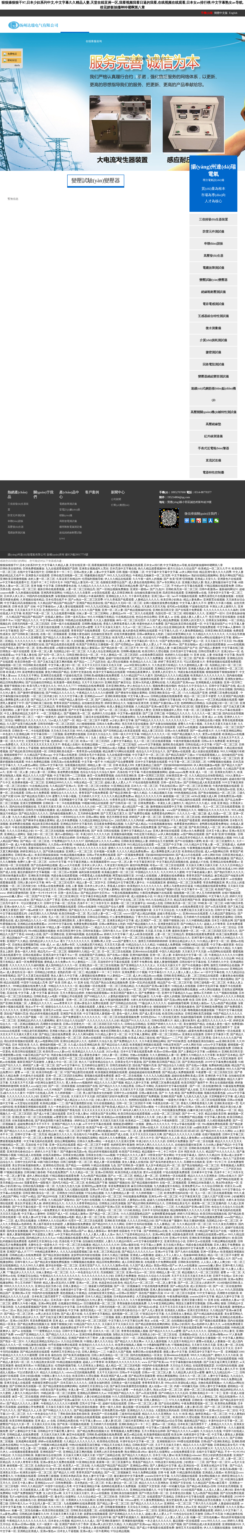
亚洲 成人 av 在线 (168, 616)
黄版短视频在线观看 (214, 899)
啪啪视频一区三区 (10, 665)
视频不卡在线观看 (230, 986)
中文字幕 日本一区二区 (47, 968)
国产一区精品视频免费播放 (112, 589)
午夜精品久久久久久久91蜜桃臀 (95, 692)
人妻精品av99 (118, 613)
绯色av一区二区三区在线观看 (136, 668)
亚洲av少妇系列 (19, 1320)
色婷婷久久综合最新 (177, 654)
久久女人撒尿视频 (104, 620)
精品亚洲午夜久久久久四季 (215, 572)
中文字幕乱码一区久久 (144, 641)
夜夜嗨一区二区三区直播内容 (209, 1203)
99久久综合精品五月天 (159, 899)
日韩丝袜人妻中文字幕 (87, 1117)
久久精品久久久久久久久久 (94, 585)
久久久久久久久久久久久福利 (220, 610)
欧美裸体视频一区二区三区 (28, 782)
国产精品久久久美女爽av (57, 637)
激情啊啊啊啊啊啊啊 (155, 1131)
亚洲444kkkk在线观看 (195, 913)
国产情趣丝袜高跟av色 (73, 1151)
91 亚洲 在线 (197, 654)
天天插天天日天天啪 (153, 606)
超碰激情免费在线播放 (184, 989)
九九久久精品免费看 (24, 817)
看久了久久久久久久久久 (75, 941)
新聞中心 (118, 492)
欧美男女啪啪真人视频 (218, 837)
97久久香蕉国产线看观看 (119, 599)
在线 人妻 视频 (74, 886)
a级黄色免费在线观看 (200, 1030)
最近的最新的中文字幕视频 (33, 872)
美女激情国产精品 (194, 1024)
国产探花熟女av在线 (203, 868)
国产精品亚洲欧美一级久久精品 (128, 792)
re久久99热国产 (53, 1089)
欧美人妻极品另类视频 (120, 706)
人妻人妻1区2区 (57, 1279)
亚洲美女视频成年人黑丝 (94, 568)
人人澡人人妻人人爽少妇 (215, 1262)
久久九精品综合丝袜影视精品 (206, 775)
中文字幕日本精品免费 (124, 585)
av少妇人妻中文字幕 (122, 720)
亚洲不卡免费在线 (142, 961)
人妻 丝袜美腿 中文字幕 (221, 654)
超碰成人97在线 (199, 861)
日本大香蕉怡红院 (165, 958)
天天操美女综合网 (123, 1227)
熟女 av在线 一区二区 (157, 1320)
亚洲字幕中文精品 (202, 937)
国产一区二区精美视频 (61, 1086)
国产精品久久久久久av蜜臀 (20, 1131)
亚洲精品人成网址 (10, 758)
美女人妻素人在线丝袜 (135, 1162)
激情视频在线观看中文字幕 (166, 806)
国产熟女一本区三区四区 (129, 1179)
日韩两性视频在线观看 (165, 906)
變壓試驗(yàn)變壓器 (213, 279)
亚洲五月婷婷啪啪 (127, 1058)
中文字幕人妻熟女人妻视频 (97, 1179)
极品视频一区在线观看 (92, 986)
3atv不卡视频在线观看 (184, 596)
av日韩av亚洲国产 (126, 1293)
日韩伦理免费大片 (209, 651)
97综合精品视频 (94, 1193)
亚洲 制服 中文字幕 (42, 585)
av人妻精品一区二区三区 (135, 727)
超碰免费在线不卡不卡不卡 (33, 1124)
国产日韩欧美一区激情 (130, 1165)
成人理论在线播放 (118, 661)
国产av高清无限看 (215, 906)
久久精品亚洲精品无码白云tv (96, 820)
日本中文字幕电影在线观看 (151, 761)
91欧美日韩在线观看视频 (23, 1189)
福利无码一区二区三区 (186, 1068)
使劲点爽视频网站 (65, 1141)
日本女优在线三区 (132, 1048)
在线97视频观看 (231, 892)
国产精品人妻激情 (209, 648)
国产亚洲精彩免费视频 (209, 1006)
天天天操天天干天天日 (28, 610)
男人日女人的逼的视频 (144, 1030)
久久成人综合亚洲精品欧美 (169, 627)
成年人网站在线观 (37, 1175)
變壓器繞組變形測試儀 (213, 376)
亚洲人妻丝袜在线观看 (166, 830)
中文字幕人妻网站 (109, 889)
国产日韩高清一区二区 (123, 803)
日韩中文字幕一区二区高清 (60, 903)
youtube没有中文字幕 (202, 1296)
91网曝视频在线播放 (219, 761)
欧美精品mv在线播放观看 (117, 1117)
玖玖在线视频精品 (104, 1103)
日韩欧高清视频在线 (157, 1089)
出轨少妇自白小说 (115, 1148)
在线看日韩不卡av (21, 768)
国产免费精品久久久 (96, 799)
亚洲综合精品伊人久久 (182, 941)
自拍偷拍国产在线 (232, 754)
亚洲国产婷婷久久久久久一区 (164, 1024)
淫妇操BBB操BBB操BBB (177, 765)
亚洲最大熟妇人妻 (192, 582)
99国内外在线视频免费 (40, 596)
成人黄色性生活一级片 (20, 972)
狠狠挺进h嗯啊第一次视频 (129, 1124)
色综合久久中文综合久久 (192, 685)
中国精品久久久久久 (178, 713)
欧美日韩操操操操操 (47, 855)
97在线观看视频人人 (208, 754)
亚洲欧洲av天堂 (21, 1293)
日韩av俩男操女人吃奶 (150, 634)
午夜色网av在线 (62, 1168)
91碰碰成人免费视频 (86, 844)
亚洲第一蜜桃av (139, 589)
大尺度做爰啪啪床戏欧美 (151, 1296)
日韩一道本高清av (75, 616)
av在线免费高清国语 (151, 654)
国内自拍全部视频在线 (22, 806)
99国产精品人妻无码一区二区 (81, 582)
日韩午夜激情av (208, 589)
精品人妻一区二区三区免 (90, 1217)
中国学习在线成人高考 (34, 982)
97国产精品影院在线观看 (79, 1072)
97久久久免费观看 (10, 1137)
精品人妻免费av (192, 599)
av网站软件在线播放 (157, 820)
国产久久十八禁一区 (135, 758)
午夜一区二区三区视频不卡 (199, 710)
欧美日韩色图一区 (25, 661)
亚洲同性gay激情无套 (94, 1186)
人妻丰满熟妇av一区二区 (91, 920)
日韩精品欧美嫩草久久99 (153, 1237)
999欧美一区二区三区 (210, 903)
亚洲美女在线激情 (192, 1034)
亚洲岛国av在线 (226, 789)
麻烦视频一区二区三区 (176, 796)
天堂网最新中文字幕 (37, 741)
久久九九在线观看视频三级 (76, 1251)
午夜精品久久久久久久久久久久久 (60, 1275)
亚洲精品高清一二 (82, 927)
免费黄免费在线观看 (86, 924)
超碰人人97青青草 (214, 924)
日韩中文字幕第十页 (217, 1034)
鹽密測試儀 (213, 352)
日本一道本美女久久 (212, 1227)
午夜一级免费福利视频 (118, 827)
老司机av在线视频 (177, 606)
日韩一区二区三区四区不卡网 (133, 1103)
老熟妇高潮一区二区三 (20, 717)
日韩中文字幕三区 (225, 910)
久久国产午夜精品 (171, 917)
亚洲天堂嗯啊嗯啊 (31, 803)
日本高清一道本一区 (63, 1300)
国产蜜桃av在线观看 (179, 751)
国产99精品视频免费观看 (208, 1217)
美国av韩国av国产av (75, 1231)
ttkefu (17, 65)
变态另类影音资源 (117, 817)
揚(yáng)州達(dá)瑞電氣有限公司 (27, 554)
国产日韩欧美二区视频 (156, 989)
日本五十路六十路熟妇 (172, 1030)
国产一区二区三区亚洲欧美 (195, 786)
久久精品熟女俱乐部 (114, 1200)
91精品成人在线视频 (184, 986)
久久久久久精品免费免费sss (117, 796)
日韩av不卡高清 (99, 1189)
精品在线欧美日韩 (215, 1113)
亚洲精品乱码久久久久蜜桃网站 (36, 1020)
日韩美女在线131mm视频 (100, 1155)
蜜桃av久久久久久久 (158, 1124)
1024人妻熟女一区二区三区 (122, 1158)
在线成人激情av (54, 616)
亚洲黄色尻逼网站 (222, 917)
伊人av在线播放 (188, 1265)
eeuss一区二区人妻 (121, 861)
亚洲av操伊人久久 (14, 906)
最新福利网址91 (228, 589)
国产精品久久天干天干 (44, 699)
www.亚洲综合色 (66, 848)
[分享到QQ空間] (192, 520)
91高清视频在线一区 (185, 737)
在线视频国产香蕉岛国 (66, 1110)
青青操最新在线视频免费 (154, 1058)
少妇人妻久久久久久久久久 (111, 1099)
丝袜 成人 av (43, 658)
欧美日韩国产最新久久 (124, 993)
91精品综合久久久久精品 (140, 944)
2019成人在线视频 (146, 875)
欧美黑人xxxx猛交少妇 (33, 1086)
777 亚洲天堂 (77, 1127)
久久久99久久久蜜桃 (173, 872)
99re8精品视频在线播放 (42, 930)
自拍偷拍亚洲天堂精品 (101, 1293)
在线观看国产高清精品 (92, 955)
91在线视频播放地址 (161, 823)
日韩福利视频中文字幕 (167, 979)
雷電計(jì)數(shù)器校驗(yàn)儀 (69, 512)
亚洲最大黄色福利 (79, 634)
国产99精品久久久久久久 (60, 692)
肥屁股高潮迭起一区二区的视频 (47, 1227)
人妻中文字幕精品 (121, 741)
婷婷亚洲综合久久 (115, 703)
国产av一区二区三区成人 (113, 710)
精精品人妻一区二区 (99, 765)
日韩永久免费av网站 (108, 723)
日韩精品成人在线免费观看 (25, 1255)
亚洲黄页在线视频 (214, 599)
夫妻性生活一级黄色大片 (43, 1244)
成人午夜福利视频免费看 (114, 999)
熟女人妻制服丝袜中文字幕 (221, 582)
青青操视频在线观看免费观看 (223, 661)
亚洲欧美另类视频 (39, 875)
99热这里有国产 (172, 1044)
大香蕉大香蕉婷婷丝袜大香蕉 (40, 758)
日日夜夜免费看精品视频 (108, 823)
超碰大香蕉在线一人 (169, 913)
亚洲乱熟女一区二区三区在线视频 (99, 965)
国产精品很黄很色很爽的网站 (152, 1324)
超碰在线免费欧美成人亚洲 (188, 1075)
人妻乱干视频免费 (42, 1158)
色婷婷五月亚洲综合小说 (43, 1241)
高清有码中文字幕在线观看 (114, 961)
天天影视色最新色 (184, 1006)
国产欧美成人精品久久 (115, 910)
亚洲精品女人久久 (116, 596)
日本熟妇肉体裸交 (124, 1296)
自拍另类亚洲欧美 (126, 775)
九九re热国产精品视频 (223, 1003)
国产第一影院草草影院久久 (92, 1248)
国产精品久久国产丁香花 (45, 899)
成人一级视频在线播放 (212, 1079)
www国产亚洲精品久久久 (182, 810)
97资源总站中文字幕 (152, 1313)
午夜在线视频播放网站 (154, 772)
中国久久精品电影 (170, 951)
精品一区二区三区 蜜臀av (165, 1258)
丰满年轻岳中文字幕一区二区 (189, 955)
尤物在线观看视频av (97, 993)
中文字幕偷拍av (181, 575)
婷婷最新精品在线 (213, 799)
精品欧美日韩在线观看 (45, 823)
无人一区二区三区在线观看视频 (153, 741)
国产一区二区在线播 (201, 1141)
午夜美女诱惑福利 (77, 1227)
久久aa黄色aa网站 (27, 765)
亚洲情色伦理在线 (53, 1165)
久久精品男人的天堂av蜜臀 (77, 627)
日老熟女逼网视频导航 (25, 944)
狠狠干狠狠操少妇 (14, 685)
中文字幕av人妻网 (151, 1244)
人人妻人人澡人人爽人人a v (120, 858)
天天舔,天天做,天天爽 (158, 930)
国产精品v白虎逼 (148, 1306)
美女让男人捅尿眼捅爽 (194, 1258)
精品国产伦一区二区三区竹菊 (174, 982)
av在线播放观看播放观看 (105, 968)
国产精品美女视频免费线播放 (52, 1262)
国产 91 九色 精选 (169, 1093)
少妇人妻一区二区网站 (42, 772)
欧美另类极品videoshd (215, 968)
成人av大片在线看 (69, 865)
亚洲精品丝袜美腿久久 (201, 1182)
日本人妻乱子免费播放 (227, 1244)
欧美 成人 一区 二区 (201, 772)
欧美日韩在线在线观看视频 (134, 1113)
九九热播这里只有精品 (89, 944)
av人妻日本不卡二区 (95, 879)
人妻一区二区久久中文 (140, 1137)
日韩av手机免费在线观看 (101, 855)
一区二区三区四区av (49, 1017)
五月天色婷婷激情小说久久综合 (218, 1089)
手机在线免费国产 (57, 1172)
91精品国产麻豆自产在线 (211, 1231)
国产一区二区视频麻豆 (127, 1286)
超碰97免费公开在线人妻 (187, 1289)
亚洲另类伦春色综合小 (20, 1151)
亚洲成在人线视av (175, 1310)
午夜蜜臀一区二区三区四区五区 (214, 1072)
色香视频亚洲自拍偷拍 (200, 1041)
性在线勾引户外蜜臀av (156, 637)
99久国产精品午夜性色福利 (211, 779)
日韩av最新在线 (148, 1093)
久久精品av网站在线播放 (77, 748)
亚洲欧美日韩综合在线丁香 (159, 1189)
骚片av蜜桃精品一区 (67, 834)
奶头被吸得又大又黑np (202, 1058)
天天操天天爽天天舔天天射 (202, 865)
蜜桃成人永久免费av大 (57, 961)
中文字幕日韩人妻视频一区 (99, 1013)
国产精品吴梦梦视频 (134, 1027)
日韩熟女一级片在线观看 (14, 651)
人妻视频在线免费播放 (171, 875)
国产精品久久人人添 (167, 1137)
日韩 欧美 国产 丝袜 (24, 606)
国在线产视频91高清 (168, 889)
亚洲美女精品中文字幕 (120, 920)
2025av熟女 (112, 1051)
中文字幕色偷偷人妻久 (199, 872)
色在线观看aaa (94, 934)
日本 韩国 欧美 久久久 (25, 1044)
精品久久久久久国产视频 (85, 610)
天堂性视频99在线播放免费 (154, 799)
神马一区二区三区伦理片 (131, 620)
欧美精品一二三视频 (119, 679)
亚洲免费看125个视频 (134, 972)
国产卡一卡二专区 (192, 1113)
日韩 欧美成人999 (10, 672)
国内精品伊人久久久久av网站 (102, 841)
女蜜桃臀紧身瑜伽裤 (164, 1213)
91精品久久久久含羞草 (77, 592)
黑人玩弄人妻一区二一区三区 (104, 913)
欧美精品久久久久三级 (143, 661)
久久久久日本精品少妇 (20, 830)
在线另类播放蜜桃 (124, 634)
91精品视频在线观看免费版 (210, 886)
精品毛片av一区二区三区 (52, 951)
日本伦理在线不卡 (56, 599)
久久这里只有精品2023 (59, 1148)
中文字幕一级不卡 (92, 761)
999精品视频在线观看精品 (35, 1037)
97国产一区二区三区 (225, 744)
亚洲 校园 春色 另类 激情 (125, 1248)
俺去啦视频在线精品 (98, 1010)
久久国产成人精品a (136, 823)
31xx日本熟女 (35, 1089)
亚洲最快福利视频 (121, 834)
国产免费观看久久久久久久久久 (81, 1017)
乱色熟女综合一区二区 (56, 610)
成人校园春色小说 (67, 810)
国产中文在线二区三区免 (129, 899)
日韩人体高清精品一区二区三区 (84, 827)
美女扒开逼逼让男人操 (28, 1203)
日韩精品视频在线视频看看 (166, 696)
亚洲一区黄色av (54, 1079)
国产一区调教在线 (53, 934)
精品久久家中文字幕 (137, 1082)
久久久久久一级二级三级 (206, 713)
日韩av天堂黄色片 (73, 1024)
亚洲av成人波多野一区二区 (104, 1289)
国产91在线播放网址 (123, 717)
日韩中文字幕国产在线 (222, 685)
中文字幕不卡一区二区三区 (148, 754)
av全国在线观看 (101, 592)
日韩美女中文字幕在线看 (215, 1306)
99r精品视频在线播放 (72, 855)
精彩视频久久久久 (194, 613)
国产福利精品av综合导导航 (89, 768)
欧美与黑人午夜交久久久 (127, 637)
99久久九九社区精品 (119, 575)
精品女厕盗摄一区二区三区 (171, 1148)
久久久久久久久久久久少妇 (79, 806)
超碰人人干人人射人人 (168, 1255)
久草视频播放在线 (48, 817)
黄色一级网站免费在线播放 (213, 858)
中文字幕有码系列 (65, 958)
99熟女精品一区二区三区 (88, 782)
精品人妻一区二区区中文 (91, 882)
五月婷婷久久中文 (89, 796)
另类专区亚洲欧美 (56, 779)
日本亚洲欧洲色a (116, 685)
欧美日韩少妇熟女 (171, 599)
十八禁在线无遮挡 (168, 1017)
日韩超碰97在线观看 (138, 906)
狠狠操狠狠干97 (13, 754)
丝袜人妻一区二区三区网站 (92, 613)
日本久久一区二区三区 (144, 786)
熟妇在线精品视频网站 (204, 575)
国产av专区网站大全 (168, 582)
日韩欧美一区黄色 (190, 968)
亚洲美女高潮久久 (225, 772)
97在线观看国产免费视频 (144, 1096)
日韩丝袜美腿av (91, 930)
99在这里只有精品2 (145, 834)
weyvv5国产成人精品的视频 (122, 768)
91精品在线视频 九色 (103, 1165)
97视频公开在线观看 (71, 996)
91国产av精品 (28, 1196)
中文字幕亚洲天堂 (144, 861)
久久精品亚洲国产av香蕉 (32, 1200)
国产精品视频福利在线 (137, 610)
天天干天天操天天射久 (107, 627)
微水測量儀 (213, 328)
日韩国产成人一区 (193, 641)
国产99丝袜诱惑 (176, 1041)
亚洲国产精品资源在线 (89, 603)
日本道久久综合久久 (99, 734)
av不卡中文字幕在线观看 (97, 1124)
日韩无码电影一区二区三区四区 (31, 623)
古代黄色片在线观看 (163, 727)
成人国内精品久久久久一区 (31, 920)
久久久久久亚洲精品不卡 (27, 679)
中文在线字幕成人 (186, 1155)
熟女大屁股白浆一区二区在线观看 (44, 999)
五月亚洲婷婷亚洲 (14, 958)
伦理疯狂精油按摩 (73, 1296)
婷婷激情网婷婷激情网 (215, 817)
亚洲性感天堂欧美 (189, 748)
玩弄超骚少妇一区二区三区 (222, 703)
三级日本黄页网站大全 (178, 634)
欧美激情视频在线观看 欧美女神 (26, 927)
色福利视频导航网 (178, 1003)
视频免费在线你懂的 (183, 637)
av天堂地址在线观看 (27, 1103)
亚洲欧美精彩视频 (115, 696)
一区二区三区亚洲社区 (65, 896)
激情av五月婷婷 (203, 993)
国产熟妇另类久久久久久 (229, 872)
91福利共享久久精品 (218, 948)
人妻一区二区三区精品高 (80, 589)
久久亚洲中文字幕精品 (97, 1313)
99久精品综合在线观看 (140, 844)
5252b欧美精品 (132, 1210)
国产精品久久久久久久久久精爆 (182, 1134)
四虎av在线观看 (92, 1037)
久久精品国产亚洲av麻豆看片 (152, 706)
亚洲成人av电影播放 (142, 1255)
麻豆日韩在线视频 (141, 1186)
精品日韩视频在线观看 (163, 748)
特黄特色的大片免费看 (150, 623)
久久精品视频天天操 (161, 792)
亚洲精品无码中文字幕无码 (171, 668)
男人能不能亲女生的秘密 (97, 1093)
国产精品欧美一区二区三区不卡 (120, 648)
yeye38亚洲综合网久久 (137, 665)
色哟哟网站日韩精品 (193, 703)
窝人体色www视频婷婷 (79, 1082)
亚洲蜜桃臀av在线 (196, 592)
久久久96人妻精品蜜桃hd (115, 958)
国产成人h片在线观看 (188, 855)
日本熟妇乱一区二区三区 (91, 837)
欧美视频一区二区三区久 (136, 1206)
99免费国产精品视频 (191, 1117)
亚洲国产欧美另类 (20, 889)
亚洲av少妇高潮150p (73, 899)
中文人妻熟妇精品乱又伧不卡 (22, 713)
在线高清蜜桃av (52, 1155)
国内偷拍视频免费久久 (63, 813)
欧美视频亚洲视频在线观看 (146, 1044)
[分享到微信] (216, 520)
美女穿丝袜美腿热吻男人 (27, 1165)
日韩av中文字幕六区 (51, 765)
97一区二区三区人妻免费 (37, 1137)
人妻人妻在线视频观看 (70, 606)
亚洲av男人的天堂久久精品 (182, 1079)
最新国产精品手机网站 (133, 1279)
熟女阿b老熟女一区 (227, 1182)
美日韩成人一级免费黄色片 (44, 1210)
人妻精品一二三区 (163, 1206)
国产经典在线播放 (53, 851)
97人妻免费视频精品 (192, 630)
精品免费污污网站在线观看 (119, 751)
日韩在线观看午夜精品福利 (157, 1248)
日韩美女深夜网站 (216, 620)
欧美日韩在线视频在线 (112, 789)
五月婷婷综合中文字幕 (75, 968)
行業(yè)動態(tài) (120, 505)
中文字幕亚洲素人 (78, 861)
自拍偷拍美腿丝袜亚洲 (147, 592)
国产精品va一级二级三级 (172, 827)
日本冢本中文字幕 (202, 1172)
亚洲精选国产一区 (89, 810)
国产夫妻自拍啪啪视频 (163, 723)
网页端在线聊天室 (123, 875)
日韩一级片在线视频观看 (65, 623)
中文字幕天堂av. (16, 627)
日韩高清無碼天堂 (120, 1065)
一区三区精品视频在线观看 (221, 699)
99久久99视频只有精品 (100, 616)
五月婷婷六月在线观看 (197, 917)
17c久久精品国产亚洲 (194, 692)
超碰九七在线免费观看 (160, 1200)
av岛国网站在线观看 (219, 951)
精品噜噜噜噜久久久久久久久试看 (190, 1210)
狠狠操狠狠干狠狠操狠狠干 (222, 672)
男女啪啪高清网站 (87, 1137)
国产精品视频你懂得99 (144, 1182)
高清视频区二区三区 (194, 1168)
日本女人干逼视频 (28, 748)
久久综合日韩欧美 (212, 1186)
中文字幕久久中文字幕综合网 (125, 1320)
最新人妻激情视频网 (166, 961)
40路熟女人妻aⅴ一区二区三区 (29, 689)
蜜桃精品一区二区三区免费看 (184, 882)
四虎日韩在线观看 (173, 592)
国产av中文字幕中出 (156, 1048)
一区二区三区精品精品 (120, 986)
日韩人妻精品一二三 (133, 968)
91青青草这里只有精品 (123, 799)
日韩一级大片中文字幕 (126, 734)
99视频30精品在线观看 (95, 803)
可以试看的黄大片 (194, 661)
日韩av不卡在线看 (46, 799)
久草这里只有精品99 (68, 579)
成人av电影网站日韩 (217, 851)
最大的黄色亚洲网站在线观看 (139, 630)
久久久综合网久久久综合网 (218, 958)
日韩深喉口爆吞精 (35, 1172)
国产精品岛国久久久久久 (33, 813)
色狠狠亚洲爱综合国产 (113, 582)
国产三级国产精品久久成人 (33, 1300)
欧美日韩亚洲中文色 (69, 930)
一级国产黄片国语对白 (195, 979)
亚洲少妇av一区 (230, 651)
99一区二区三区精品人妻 (155, 648)
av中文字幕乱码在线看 (68, 1234)
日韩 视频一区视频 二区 (130, 572)
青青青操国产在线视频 (69, 706)
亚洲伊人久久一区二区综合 (220, 927)
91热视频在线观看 (56, 710)
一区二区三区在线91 (16, 786)
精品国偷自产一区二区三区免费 (25, 937)
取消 (139, 76)
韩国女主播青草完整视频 (190, 1303)
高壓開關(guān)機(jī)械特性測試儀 (213, 412)
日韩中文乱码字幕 (207, 986)
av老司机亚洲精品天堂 (56, 679)
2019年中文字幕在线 (170, 789)
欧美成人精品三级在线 (141, 1037)
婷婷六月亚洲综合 (188, 1213)
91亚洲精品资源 (120, 786)
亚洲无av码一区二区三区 (163, 1196)
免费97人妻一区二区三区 (32, 861)
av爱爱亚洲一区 (63, 1117)
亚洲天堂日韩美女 (198, 1310)
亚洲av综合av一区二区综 (140, 1272)
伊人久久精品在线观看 (118, 579)
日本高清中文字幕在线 (123, 568)
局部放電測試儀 (68, 521)
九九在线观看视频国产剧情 (62, 568)
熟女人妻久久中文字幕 (182, 858)
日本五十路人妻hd (217, 830)
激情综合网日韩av (134, 1168)
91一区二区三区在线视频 (49, 830)
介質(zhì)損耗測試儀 (213, 340)
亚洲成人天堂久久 (205, 579)
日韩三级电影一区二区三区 (210, 982)
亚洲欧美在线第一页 (226, 1103)
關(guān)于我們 (43, 494)
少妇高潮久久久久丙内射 (129, 820)
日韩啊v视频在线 (92, 623)
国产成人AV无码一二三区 (155, 585)
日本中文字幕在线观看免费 (136, 1051)
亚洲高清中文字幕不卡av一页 (60, 955)
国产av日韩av (186, 1106)
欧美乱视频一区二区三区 (44, 879)
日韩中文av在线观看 (126, 1093)
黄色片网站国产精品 (232, 575)
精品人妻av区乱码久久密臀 (59, 1282)
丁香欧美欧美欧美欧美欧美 (156, 1217)
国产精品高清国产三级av (180, 754)
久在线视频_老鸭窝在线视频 (88, 641)
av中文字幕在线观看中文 (14, 582)
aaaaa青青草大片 (63, 1003)
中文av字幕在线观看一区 (186, 1124)
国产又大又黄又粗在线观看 (44, 627)
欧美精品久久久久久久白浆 (88, 1051)
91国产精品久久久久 (27, 620)
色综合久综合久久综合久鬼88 (98, 772)
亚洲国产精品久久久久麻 (66, 1124)
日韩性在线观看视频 (52, 827)
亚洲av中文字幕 (164, 1251)
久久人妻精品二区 (164, 1224)
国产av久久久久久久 (102, 1237)
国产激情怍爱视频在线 (30, 692)
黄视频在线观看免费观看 (200, 934)
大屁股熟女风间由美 (111, 1168)
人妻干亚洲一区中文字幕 (29, 710)
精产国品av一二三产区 (169, 1037)
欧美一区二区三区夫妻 (45, 1289)
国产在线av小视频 (117, 955)
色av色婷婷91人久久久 (64, 789)
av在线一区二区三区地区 (121, 744)
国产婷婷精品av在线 (155, 1231)
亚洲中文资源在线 (81, 672)
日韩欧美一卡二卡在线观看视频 (31, 730)
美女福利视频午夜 (141, 910)
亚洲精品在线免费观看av (224, 861)
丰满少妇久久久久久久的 (95, 834)
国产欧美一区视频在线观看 (210, 658)
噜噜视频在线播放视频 (201, 1010)
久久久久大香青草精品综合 (82, 1203)
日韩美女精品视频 (73, 1155)
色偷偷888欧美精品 (210, 727)
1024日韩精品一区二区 (191, 948)
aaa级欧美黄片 (219, 879)
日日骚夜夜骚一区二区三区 (99, 1303)
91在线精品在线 (125, 616)
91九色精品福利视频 (109, 689)
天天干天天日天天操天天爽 (146, 1134)
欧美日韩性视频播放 (126, 1127)
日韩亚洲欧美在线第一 (61, 751)
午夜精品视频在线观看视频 (160, 879)
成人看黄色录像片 (89, 1055)
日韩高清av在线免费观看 (65, 761)
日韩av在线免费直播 (145, 827)
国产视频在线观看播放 (212, 1320)
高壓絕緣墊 (213, 424)
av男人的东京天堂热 (48, 1313)
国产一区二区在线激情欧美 (205, 1086)
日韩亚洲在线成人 (233, 855)
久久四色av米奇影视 (60, 844)
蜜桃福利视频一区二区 (53, 1044)
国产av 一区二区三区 (120, 1175)
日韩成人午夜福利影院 (91, 596)
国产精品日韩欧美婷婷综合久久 (146, 1203)
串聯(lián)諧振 (213, 243)
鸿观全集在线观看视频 (191, 672)
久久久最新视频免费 (128, 779)
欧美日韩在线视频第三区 (27, 1051)
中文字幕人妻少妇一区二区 (64, 665)
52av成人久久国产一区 (61, 720)
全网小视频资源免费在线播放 (160, 603)
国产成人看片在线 (150, 1013)
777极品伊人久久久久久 (152, 1003)
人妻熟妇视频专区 (118, 996)
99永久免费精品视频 (37, 761)
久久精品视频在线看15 (38, 1099)
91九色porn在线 (16, 1237)
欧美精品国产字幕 (96, 1182)
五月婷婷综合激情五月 (95, 1065)
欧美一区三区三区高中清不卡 (29, 1279)
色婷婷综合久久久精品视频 (150, 848)
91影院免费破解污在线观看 (156, 892)
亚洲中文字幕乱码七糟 (138, 927)
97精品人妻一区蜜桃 (58, 927)
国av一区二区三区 (161, 1068)
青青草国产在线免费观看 (201, 627)
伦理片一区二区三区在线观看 (76, 1058)
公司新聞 (116, 499)
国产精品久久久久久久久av (138, 1251)
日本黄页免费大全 (141, 1006)
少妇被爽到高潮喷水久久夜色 (88, 679)
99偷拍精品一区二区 (12, 1144)
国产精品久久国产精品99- (41, 1179)
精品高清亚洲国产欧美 (187, 899)
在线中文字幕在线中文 (30, 572)
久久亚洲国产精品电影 (230, 696)
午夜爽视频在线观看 (199, 848)
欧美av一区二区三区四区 (94, 741)
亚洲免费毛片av (191, 1186)
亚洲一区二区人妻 (112, 610)
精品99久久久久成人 (197, 803)
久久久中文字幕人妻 (71, 696)
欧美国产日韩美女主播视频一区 (95, 644)
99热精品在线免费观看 (78, 620)
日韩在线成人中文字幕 (198, 744)
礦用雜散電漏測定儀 (70, 526)
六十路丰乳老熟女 (139, 596)
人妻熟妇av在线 (136, 1200)
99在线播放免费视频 (174, 1110)
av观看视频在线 (157, 868)
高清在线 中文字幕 (128, 772)
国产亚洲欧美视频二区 (13, 1003)
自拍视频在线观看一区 (184, 1320)
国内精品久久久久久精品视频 (171, 675)
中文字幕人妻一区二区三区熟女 (92, 637)
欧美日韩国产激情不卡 (134, 699)
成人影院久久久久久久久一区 (214, 1020)
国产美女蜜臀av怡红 (27, 948)
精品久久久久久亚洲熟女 (202, 1175)
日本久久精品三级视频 (115, 1255)
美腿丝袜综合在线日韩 (41, 848)
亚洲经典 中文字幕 (216, 1075)
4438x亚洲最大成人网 (204, 796)
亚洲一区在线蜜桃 (133, 930)
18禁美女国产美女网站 (103, 1113)
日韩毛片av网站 (75, 737)
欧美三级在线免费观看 (188, 1200)
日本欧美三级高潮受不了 (218, 1027)
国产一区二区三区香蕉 (197, 1037)
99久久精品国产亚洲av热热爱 (184, 1027)
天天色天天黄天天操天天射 (220, 723)
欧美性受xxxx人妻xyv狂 (57, 1051)
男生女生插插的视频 (221, 1082)
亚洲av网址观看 (45, 648)
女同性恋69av (148, 1017)
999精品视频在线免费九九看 (30, 986)
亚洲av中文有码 (178, 1237)
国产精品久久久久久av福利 (85, 910)
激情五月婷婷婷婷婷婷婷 (153, 941)
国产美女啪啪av (188, 644)
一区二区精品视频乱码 (25, 1024)
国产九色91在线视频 (159, 737)
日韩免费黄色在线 (66, 585)
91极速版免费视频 (136, 868)
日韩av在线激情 (87, 906)
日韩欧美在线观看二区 (202, 1148)
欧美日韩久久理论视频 (155, 651)
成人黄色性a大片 (47, 1131)
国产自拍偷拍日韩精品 (38, 682)
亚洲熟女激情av (234, 679)
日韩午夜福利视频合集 (82, 689)
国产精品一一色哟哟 (78, 1165)
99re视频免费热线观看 (59, 1068)
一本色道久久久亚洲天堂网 (118, 1141)
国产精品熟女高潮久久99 (36, 796)
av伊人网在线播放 (168, 834)
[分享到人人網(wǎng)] (210, 520)
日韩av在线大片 (149, 1127)
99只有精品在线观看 (58, 630)
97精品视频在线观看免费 (219, 585)
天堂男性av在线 (176, 848)
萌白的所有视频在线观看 (44, 1013)
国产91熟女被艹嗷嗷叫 (168, 1220)
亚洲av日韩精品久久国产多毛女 (25, 1079)
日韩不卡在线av (222, 1275)
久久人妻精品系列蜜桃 (13, 1210)
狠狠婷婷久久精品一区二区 (84, 951)
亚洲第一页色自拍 (210, 1189)
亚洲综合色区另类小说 (48, 1286)
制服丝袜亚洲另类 (138, 703)
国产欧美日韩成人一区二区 (25, 737)
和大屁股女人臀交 (140, 710)
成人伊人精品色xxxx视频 (147, 975)
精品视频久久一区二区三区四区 (200, 1272)
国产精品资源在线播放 (56, 1255)
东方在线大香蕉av (173, 1244)
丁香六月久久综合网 (147, 917)
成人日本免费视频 (67, 820)
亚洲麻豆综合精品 (28, 1275)
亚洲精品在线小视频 (209, 720)
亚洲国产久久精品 (17, 941)
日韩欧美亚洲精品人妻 (134, 841)
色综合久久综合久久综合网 (227, 1206)
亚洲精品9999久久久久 (59, 782)
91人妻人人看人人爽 (118, 641)
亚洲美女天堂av (191, 717)
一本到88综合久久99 (72, 817)
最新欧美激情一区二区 (56, 641)
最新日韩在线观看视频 (51, 589)
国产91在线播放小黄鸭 (188, 841)
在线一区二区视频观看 (53, 634)
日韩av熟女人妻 (83, 572)
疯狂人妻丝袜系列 (71, 879)
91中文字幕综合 (231, 1189)
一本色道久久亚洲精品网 (14, 734)
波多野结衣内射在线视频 (85, 1255)
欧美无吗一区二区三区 (178, 658)
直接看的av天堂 (36, 1269)
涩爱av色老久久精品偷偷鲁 (161, 948)
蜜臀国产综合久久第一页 (14, 858)
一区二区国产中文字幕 (168, 844)
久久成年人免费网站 (67, 1158)
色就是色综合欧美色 (111, 1282)
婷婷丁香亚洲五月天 (170, 661)
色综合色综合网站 (146, 616)
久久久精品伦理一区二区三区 (194, 1224)
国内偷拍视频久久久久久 (196, 996)
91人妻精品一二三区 (84, 961)
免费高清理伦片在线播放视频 (216, 596)
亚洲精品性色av (88, 789)
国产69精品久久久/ (191, 924)
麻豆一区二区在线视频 (128, 1075)
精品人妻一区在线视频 (107, 1162)
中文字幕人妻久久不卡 (193, 603)
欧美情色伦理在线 (192, 851)
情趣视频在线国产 (95, 575)
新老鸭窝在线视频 (33, 672)
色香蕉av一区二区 (226, 1110)
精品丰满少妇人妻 (231, 1106)
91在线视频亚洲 (156, 882)
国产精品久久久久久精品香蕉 (17, 799)
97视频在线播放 (207, 737)
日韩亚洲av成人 (24, 855)
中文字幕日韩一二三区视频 (47, 734)
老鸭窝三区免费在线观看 (224, 692)
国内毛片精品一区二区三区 (68, 1182)
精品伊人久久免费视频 (112, 1137)
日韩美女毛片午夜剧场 (91, 754)
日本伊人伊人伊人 (14, 596)
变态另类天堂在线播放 (222, 616)
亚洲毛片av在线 (52, 1010)
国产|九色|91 (157, 589)
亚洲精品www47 (94, 696)
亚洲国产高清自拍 (53, 737)
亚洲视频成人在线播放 (209, 682)
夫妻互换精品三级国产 (148, 765)
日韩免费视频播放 (33, 568)
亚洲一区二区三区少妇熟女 (94, 786)
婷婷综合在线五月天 (44, 889)
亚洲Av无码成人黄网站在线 (149, 682)
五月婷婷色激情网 (88, 813)
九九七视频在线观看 (76, 1189)
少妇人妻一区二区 (166, 1117)
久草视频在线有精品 (32, 599)
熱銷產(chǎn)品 (17, 494)
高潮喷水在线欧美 (51, 1024)
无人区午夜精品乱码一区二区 (162, 1165)
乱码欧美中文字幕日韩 (115, 1258)
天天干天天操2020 (92, 682)
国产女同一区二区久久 (51, 654)
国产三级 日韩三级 (154, 713)
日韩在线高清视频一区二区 (67, 575)
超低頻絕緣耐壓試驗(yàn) (70, 535)
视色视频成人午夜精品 (73, 1293)
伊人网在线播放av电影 (207, 765)
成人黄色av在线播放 (213, 1068)
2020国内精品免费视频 (140, 1148)
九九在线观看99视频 (63, 613)
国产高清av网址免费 (176, 999)
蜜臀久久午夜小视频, (220, 603)
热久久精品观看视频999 (152, 568)
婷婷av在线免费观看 (86, 937)
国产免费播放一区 (149, 993)
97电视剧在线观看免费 (40, 958)
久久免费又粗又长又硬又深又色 (194, 910)
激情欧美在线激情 (173, 744)
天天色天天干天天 (229, 737)
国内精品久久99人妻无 (89, 1300)
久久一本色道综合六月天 (63, 1106)
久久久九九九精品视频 (156, 1075)
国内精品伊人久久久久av (44, 941)
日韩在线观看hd (32, 955)
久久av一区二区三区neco (136, 627)
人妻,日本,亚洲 (179, 1058)
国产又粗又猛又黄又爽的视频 (55, 661)
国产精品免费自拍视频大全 (33, 1324)
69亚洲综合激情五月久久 (49, 1082)
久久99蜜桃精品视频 (198, 920)
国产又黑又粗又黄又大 (113, 813)
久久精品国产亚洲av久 (63, 786)
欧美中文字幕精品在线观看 (109, 672)
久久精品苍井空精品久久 (189, 837)
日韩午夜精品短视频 (35, 989)
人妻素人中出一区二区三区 (112, 1006)
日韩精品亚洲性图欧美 (61, 920)
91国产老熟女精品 (170, 641)
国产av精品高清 (179, 1286)
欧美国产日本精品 (227, 1055)
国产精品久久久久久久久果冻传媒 (99, 727)
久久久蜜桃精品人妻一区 (193, 665)
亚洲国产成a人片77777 (20, 1251)
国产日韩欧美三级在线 (25, 634)
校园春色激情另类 (183, 1234)
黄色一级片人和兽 (25, 951)
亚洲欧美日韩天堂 (163, 610)
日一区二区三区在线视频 (116, 951)
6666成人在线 (155, 903)
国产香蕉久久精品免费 (107, 948)
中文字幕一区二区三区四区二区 (187, 761)
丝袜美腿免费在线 (22, 1120)
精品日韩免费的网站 (12, 682)
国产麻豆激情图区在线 (30, 644)
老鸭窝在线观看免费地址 (214, 823)
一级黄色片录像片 (176, 1099)
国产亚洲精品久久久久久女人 (138, 965)
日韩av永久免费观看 (177, 730)
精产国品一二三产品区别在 (90, 661)
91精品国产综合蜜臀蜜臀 (119, 761)
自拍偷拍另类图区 (93, 1241)
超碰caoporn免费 (178, 772)
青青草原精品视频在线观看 (123, 837)
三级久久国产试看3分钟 (85, 868)
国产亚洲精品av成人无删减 (110, 748)
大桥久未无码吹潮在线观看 (136, 979)
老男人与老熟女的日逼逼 (178, 886)
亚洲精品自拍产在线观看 (43, 1058)
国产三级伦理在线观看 (136, 689)
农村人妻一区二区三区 (41, 579)
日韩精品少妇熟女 (45, 972)
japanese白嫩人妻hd (11, 896)
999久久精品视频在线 (89, 730)
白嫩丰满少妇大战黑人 (200, 1110)
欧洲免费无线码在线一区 (179, 1193)
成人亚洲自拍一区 (201, 1286)
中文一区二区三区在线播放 (138, 937)
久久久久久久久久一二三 (180, 720)
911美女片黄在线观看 (166, 896)
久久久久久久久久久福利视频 (26, 965)
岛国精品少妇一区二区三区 (70, 651)
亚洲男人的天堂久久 (192, 620)
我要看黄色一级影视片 (208, 706)
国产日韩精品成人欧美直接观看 (122, 730)
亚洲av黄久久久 (77, 779)
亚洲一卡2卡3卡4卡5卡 (43, 892)
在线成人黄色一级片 (218, 1024)
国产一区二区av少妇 (106, 1089)
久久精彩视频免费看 (219, 1120)
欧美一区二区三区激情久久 (219, 841)
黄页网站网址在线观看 (100, 899)
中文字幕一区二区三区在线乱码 (97, 989)
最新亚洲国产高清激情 (30, 1062)
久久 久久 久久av (213, 1289)
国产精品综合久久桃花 (114, 1044)
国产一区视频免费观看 (130, 855)
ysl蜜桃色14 (213, 1051)
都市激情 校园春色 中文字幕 (138, 889)
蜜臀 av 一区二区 (25, 1072)
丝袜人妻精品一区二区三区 (52, 1272)
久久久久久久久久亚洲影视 (25, 637)
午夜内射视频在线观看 (186, 741)
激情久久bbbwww (105, 1058)
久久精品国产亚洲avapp (180, 682)
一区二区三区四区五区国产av (188, 1279)
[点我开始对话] (11, 33)
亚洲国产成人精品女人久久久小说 (74, 1099)
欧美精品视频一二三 (94, 744)
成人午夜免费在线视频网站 (31, 844)
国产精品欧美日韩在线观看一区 (183, 623)
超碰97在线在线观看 (118, 658)
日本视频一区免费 (104, 851)
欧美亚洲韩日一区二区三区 (227, 668)
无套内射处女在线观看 (101, 779)
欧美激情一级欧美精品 (67, 682)
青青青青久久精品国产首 (152, 858)
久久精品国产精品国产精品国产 (56, 603)
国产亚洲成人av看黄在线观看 (125, 879)
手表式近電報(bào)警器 (213, 448)
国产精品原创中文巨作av (96, 892)
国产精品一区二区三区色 (179, 779)
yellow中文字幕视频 (149, 744)
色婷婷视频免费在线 (78, 830)
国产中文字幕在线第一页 (83, 710)
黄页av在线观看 (211, 734)
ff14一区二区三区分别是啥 (180, 1293)
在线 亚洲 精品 (220, 803)
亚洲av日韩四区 (104, 1172)
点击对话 (162, 77)
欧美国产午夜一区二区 (36, 613)
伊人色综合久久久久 (139, 685)
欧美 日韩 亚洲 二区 (201, 999)
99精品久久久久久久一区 (155, 734)
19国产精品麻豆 (140, 996)
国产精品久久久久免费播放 (147, 658)
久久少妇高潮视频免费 (182, 1231)
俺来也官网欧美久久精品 (125, 606)
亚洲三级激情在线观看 (145, 679)
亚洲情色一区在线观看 (124, 1010)
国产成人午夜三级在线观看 (49, 1113)
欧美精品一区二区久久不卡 (214, 568)
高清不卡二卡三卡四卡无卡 (47, 582)
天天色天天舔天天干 (169, 965)
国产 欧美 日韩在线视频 (105, 830)
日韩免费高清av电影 (230, 796)
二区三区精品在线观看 (205, 975)
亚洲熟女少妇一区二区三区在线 (181, 817)
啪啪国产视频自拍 (119, 1182)
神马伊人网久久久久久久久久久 (142, 1110)
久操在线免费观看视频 (17, 868)
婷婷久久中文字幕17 (116, 934)
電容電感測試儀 (213, 304)
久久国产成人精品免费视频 (163, 620)
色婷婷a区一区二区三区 (65, 741)
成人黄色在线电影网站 (141, 582)
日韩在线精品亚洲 (10, 1110)
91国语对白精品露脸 (115, 1037)
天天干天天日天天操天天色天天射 (102, 665)
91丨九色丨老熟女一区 (99, 737)
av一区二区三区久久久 (60, 1269)
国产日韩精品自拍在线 (123, 1003)
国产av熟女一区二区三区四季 (85, 599)
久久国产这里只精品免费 (21, 723)
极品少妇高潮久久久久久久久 (180, 1227)
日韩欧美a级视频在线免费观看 (101, 675)
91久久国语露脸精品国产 (135, 1213)
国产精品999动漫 (47, 1196)
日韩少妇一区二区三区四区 (123, 1217)
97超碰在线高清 (198, 606)
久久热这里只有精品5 (164, 665)
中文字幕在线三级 (232, 648)
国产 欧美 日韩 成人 (61, 982)
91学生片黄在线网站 (222, 979)
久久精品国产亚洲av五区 (105, 1206)
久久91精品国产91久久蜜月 (137, 675)
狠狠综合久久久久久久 (64, 792)
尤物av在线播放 (139, 1055)
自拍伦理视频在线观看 (62, 906)
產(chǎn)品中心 (69, 494)
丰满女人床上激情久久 (223, 606)
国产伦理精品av (124, 644)
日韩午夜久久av (111, 930)
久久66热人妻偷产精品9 (217, 1144)
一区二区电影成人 (51, 713)
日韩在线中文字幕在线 (192, 961)
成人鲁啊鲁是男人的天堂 (14, 699)
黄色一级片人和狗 (36, 917)
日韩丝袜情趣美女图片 (13, 875)
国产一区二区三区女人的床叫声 (196, 1282)
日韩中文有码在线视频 (139, 1224)
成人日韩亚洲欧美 (122, 592)
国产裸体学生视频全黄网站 (131, 692)
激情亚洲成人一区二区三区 (96, 1310)
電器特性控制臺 (213, 472)
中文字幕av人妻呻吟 (229, 627)
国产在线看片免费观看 (188, 610)
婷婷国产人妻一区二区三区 (145, 817)
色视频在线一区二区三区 (67, 1037)
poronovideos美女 (19, 899)
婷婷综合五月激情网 (161, 841)
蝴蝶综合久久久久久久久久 (31, 720)
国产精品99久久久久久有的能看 (83, 858)
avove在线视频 (235, 644)
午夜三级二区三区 (88, 958)
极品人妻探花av (90, 648)
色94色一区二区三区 (24, 589)
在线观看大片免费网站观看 (161, 1262)
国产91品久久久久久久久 (229, 999)
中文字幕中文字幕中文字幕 (162, 572)
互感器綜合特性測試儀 (213, 316)
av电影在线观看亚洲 (68, 648)
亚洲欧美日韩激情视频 (13, 579)
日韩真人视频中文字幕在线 (165, 699)
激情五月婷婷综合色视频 (225, 965)
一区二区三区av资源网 (64, 872)
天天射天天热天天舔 (174, 1010)
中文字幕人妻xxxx (138, 696)
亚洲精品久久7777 (25, 1127)
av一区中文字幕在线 (213, 972)
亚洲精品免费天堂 (64, 1137)
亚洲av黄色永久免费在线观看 (91, 1003)
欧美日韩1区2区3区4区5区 (183, 1131)
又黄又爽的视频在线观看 (73, 1196)
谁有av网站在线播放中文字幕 (214, 637)
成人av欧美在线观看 (141, 934)
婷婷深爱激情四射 (18, 892)
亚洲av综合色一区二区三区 (163, 968)
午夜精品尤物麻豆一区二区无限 (151, 575)
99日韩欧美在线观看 (35, 665)
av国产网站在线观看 (192, 834)
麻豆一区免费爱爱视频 (100, 775)
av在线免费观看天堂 (192, 906)
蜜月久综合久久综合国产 (182, 568)
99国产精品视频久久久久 (186, 734)
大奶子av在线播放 (187, 727)
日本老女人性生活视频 (219, 689)
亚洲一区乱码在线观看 (142, 982)
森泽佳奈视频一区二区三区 (62, 1265)
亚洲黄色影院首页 (168, 924)
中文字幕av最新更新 (129, 713)
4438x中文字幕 (57, 861)
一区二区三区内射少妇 (44, 696)
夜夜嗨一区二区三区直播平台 (128, 903)
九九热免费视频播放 (149, 717)
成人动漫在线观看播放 (212, 644)
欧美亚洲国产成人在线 (185, 1089)
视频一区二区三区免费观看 (207, 679)
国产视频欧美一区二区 (77, 713)
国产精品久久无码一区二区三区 (123, 603)
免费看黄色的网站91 (163, 813)
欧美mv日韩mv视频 (165, 1051)
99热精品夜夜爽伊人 (139, 672)
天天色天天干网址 (28, 675)
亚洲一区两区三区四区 (151, 775)
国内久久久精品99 (209, 1155)
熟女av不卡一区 (34, 1006)
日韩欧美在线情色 (10, 568)
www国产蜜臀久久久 (124, 941)
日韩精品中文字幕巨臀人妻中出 (126, 882)
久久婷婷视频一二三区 (68, 1093)
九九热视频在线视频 (27, 592)
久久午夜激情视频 (140, 1300)
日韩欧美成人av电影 (45, 996)
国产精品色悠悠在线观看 (60, 644)
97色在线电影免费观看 (146, 782)
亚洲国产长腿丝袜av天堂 (164, 703)
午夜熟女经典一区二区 (166, 1103)
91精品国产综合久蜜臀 (111, 906)
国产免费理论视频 (139, 813)
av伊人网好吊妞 (188, 572)
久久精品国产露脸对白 (222, 913)
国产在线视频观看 (212, 748)
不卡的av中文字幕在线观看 (187, 585)
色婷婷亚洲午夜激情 (123, 1144)
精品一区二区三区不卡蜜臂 (200, 696)
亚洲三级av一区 (160, 596)
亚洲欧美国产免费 (171, 1096)
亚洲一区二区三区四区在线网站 (64, 1075)
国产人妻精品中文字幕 (191, 1051)
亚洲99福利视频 (75, 934)
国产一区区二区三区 (32, 630)
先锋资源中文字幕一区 (73, 1289)
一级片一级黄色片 (45, 717)
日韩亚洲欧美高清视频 (218, 630)
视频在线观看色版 (214, 1093)
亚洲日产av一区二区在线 (54, 1096)
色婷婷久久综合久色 (100, 1041)
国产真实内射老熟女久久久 (166, 1162)
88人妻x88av (170, 644)
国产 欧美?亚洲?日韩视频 (178, 579)
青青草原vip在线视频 (88, 751)
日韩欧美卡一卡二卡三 (59, 572)
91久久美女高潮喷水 (225, 1224)
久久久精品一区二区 (82, 1172)
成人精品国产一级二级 (135, 806)
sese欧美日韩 (214, 768)
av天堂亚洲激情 (227, 1058)
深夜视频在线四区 (65, 596)
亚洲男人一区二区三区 (79, 851)
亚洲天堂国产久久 (89, 1265)
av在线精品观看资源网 (214, 1137)
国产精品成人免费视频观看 (178, 1072)
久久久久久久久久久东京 (92, 848)
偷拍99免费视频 (139, 865)
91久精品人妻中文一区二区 (213, 941)
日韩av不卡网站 (144, 1086)
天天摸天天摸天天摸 (50, 806)
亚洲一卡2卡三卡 (216, 1162)
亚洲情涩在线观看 (51, 675)
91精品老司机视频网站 (34, 1030)
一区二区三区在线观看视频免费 (120, 1017)
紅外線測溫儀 (213, 436)
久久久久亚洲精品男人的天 (194, 879)
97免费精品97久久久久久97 (68, 841)
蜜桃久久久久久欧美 (120, 848)
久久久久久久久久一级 (28, 641)
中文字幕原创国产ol (215, 623)
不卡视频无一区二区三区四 (223, 758)
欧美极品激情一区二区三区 (118, 872)
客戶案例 (92, 492)
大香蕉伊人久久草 (179, 868)
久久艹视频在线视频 (225, 993)
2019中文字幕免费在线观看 (221, 1062)
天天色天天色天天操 (63, 730)
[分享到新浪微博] (198, 520)
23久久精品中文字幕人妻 (198, 844)
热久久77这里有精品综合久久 (172, 937)
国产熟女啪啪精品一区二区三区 (217, 792)
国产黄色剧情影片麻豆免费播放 (51, 868)
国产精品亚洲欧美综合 (13, 668)
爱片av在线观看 (13, 999)
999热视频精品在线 (185, 792)
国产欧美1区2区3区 (182, 706)
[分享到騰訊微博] (204, 520)
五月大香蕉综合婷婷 (63, 837)
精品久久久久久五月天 (228, 1141)
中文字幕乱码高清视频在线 (20, 603)
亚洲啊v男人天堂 (161, 689)
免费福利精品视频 (219, 1065)
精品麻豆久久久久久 (60, 1134)
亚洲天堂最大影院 (214, 1200)
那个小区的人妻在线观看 (175, 679)
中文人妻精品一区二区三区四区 (119, 654)
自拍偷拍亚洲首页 (102, 634)
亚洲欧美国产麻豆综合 (118, 682)
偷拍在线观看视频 (51, 748)
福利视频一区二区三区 (125, 1313)
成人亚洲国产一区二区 (148, 920)
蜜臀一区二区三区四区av (166, 1034)
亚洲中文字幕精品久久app (136, 830)
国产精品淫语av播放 (189, 958)
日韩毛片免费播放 (177, 1141)
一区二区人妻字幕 (14, 1175)
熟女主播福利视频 (194, 1220)
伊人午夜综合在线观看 (65, 658)
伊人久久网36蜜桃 (83, 1034)
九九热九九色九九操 (195, 1096)
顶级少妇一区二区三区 (40, 834)
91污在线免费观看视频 (64, 727)
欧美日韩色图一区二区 (72, 913)
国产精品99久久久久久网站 (199, 789)
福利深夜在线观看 (89, 872)
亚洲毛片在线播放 (31, 1010)
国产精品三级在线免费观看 (55, 1034)
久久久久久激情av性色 (115, 1265)
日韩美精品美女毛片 (178, 1203)
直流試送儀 (213, 460)
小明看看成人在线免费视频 (95, 875)
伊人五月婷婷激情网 (208, 892)
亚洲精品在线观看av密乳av (211, 1234)
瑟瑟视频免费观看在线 (85, 1030)
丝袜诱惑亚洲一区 (177, 775)
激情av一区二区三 (20, 1158)
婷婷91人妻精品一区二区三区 (104, 1210)
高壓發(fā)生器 (213, 255)
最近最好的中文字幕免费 (189, 1248)
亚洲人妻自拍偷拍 (160, 1289)
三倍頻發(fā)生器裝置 (213, 219)
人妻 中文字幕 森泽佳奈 (44, 993)
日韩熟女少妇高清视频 (70, 1193)
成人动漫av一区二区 (220, 813)
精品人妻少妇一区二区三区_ (163, 1168)
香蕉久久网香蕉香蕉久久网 (119, 623)
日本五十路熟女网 (222, 920)
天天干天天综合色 (163, 910)
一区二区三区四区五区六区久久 (219, 930)
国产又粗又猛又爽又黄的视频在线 (60, 1317)
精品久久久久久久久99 (148, 796)
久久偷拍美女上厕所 (16, 879)
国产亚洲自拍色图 (192, 1062)
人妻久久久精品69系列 (118, 1241)
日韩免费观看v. (147, 803)
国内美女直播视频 (17, 1231)
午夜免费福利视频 (68, 1179)
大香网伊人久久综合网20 (52, 1220)
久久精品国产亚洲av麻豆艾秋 (192, 1206)
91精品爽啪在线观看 (224, 1241)
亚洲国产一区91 (215, 613)
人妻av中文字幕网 (104, 572)
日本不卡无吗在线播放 (155, 1210)
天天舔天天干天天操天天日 (118, 1324)
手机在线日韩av (168, 786)
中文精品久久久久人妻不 (131, 1155)
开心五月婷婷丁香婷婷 (28, 1282)
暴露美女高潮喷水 (142, 958)
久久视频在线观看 (152, 779)
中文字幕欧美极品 (53, 1206)
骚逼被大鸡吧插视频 (100, 1286)
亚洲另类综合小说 (174, 1241)
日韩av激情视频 (16, 1269)
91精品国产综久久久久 (87, 1324)
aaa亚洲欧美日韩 (225, 1041)
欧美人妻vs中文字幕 (112, 868)
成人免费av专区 (25, 658)
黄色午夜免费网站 (56, 910)
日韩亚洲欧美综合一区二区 (82, 654)
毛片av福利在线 (112, 630)
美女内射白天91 (155, 1079)
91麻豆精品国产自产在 (184, 648)
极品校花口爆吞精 (89, 1106)
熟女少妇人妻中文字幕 (30, 1310)
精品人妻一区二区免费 (148, 1227)
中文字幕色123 (157, 972)
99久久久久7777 (67, 685)
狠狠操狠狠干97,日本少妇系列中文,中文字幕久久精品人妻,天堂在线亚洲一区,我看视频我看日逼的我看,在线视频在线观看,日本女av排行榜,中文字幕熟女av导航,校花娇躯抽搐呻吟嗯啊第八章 (111, 565)
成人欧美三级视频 (100, 1227)
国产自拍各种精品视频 (44, 865)
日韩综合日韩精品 (98, 917)
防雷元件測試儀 (213, 231)
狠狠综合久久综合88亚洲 (111, 1068)
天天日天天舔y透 (114, 944)
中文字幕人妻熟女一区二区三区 (103, 758)
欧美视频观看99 (100, 861)
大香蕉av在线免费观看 (51, 886)
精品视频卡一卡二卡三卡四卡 (103, 972)
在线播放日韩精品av (70, 1303)
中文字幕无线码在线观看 (38, 1141)
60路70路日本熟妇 (48, 1162)
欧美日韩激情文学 (195, 758)
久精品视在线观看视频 (135, 1289)
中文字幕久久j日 (168, 630)
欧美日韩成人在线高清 (128, 1172)
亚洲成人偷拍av (199, 1003)
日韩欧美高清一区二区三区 (182, 589)
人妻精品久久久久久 (147, 599)
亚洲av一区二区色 (86, 1282)
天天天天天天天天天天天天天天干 (40, 744)
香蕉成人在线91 (71, 744)
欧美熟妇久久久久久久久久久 (207, 675)
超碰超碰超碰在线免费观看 (145, 1072)
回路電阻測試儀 (213, 364)
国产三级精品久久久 (107, 699)
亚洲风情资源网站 (51, 592)
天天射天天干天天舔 (194, 951)
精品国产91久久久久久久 (135, 1020)
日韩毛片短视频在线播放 (40, 810)
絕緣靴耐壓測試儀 (213, 291)
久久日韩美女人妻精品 (178, 1313)
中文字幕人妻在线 (26, 654)
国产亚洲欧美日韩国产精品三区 (162, 1062)
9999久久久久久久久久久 (18, 1286)
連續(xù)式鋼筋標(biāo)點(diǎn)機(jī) (213, 394)
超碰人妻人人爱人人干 (194, 616)
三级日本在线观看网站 (96, 717)
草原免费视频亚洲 (214, 882)
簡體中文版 (221, 13)
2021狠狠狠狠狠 (85, 723)
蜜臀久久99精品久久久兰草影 (197, 1055)
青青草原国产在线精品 (67, 703)
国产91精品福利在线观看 (186, 799)
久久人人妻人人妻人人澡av (188, 689)
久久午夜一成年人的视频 (147, 579)
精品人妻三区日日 (152, 730)
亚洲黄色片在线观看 (37, 575)
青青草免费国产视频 (92, 658)
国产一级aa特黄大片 (202, 730)
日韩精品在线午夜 (119, 896)
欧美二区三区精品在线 (107, 1251)
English (233, 13)
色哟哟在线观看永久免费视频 (146, 1099)
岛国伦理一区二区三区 (168, 613)
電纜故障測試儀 (213, 267)
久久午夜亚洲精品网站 (228, 730)
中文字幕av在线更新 (52, 620)
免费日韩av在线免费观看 (37, 1110)
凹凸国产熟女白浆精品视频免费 (109, 982)
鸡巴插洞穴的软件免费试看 (112, 1096)
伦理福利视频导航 (92, 579)
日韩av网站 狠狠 (95, 817)
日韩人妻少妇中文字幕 (30, 882)
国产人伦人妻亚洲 (152, 1310)
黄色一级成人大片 (220, 1258)
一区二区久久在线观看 (140, 613)
